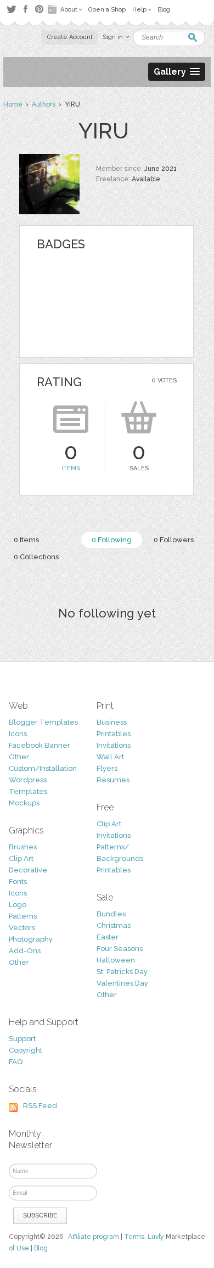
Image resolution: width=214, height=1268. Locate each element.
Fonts (18, 881)
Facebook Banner (39, 745)
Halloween (116, 960)
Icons (18, 734)
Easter (108, 937)
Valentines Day (122, 983)
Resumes (113, 780)
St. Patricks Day (122, 971)
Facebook (25, 9)
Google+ (53, 9)
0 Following (112, 540)
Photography (31, 939)
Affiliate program (93, 1237)
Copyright (25, 1050)
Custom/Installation (43, 768)
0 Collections (36, 557)
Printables (114, 734)
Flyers (107, 768)
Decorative (28, 870)
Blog (41, 1248)
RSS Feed (40, 1106)
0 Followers (174, 540)
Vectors (22, 928)
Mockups (24, 803)
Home (12, 104)
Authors (43, 104)
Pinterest (39, 9)
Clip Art (21, 858)
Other (19, 757)
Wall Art (110, 757)
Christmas (114, 925)
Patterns (23, 916)
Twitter (11, 9)
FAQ (15, 1062)
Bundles (111, 914)
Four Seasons (120, 948)
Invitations (114, 745)
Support (22, 1039)
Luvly (156, 1237)
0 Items (26, 540)
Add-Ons (25, 951)
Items (70, 468)
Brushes (23, 847)
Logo (17, 904)
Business (112, 722)
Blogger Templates (43, 722)
